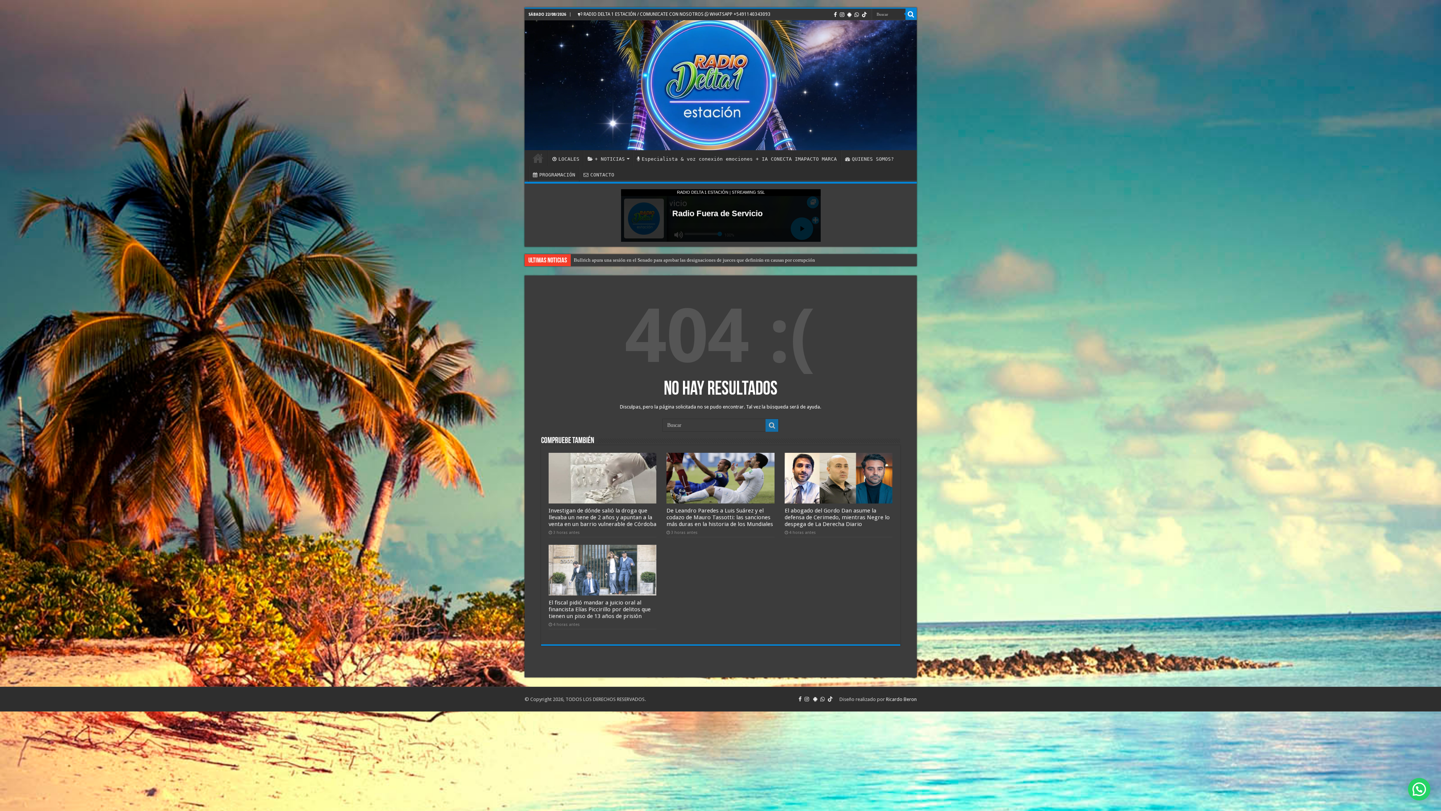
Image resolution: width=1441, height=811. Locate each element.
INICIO (538, 158)
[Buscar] (911, 14)
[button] (1419, 789)
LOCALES (568, 159)
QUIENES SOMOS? (873, 159)
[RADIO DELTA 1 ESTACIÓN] (721, 85)
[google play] (849, 14)
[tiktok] (864, 14)
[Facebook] (835, 14)
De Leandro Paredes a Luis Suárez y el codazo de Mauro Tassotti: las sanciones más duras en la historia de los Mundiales (719, 517)
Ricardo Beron (901, 699)
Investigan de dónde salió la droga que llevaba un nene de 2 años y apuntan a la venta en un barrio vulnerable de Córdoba (602, 517)
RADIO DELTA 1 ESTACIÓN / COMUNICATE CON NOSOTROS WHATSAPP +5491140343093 (676, 14)
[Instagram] (842, 14)
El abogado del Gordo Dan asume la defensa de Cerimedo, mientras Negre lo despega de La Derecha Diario (837, 517)
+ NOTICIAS (610, 159)
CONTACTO (602, 175)
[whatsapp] (857, 14)
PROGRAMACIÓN (557, 175)
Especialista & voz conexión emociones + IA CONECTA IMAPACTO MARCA (739, 159)
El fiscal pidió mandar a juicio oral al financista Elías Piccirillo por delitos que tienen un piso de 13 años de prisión (600, 609)
